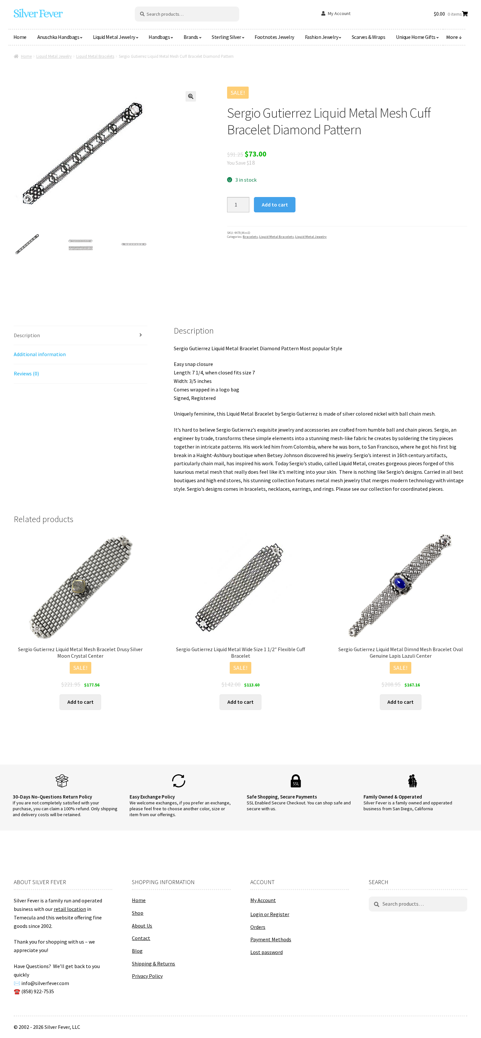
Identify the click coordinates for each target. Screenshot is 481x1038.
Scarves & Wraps (368, 37)
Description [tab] (27, 335)
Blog (137, 950)
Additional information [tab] (40, 354)
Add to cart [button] (80, 702)
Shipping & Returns (153, 963)
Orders (257, 927)
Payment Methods (270, 939)
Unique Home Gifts (416, 37)
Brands (191, 37)
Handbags (159, 37)
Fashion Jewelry (321, 37)
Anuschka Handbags (58, 37)
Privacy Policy (147, 976)
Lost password (266, 952)
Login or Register (269, 914)
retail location (70, 909)
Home (20, 37)
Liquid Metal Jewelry (114, 37)
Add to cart (275, 204)
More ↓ (454, 37)
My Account (339, 13)
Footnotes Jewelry (274, 37)
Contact (141, 938)
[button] (191, 96)
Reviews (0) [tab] (26, 373)
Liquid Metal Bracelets (95, 56)
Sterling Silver (226, 37)
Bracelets (250, 237)
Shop (137, 913)
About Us (142, 925)
